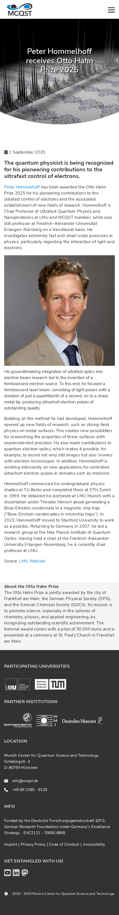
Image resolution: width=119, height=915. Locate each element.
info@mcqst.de (25, 780)
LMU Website (32, 561)
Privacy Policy (34, 844)
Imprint (11, 844)
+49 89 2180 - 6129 (29, 789)
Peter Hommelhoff (22, 187)
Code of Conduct (65, 844)
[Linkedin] (16, 873)
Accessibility (94, 844)
